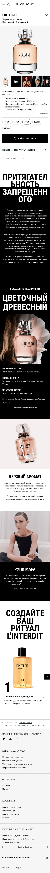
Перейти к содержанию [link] (29, 2)
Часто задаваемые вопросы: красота (17, 764)
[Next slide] (47, 677)
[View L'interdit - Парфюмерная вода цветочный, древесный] (5, 81)
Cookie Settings (25, 847)
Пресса (5, 789)
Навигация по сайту (10, 867)
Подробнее (43, 114)
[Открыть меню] (3, 4)
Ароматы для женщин (11, 807)
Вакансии (6, 785)
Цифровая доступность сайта (14, 768)
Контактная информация (12, 757)
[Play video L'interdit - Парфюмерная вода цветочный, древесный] (16, 81)
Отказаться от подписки (12, 761)
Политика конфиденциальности (15, 835)
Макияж (5, 817)
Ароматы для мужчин (11, 814)
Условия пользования (11, 842)
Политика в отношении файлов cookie (18, 839)
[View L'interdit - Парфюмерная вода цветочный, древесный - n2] (27, 81)
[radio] (6, 121)
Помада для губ (8, 810)
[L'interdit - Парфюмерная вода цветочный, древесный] (25, 51)
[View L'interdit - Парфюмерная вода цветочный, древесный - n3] (37, 81)
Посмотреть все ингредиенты (25, 407)
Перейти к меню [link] (9, 2)
